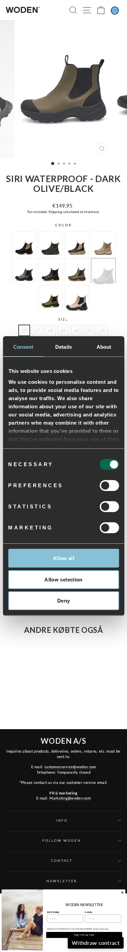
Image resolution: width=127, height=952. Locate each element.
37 (37, 330)
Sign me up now (84, 934)
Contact (61, 861)
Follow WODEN (61, 840)
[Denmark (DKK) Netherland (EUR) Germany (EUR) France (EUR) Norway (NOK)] (115, 10)
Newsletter (62, 881)
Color (63, 225)
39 (63, 330)
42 (102, 330)
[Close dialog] (122, 892)
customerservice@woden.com (70, 767)
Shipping (55, 212)
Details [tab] (63, 347)
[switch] (109, 485)
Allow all (63, 558)
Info (62, 820)
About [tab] (104, 347)
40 (76, 330)
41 (89, 330)
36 (24, 330)
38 (50, 330)
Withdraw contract (96, 942)
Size (63, 319)
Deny (63, 601)
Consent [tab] (23, 347)
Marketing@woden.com (70, 798)
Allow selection (63, 579)
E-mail (88, 912)
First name (53, 912)
